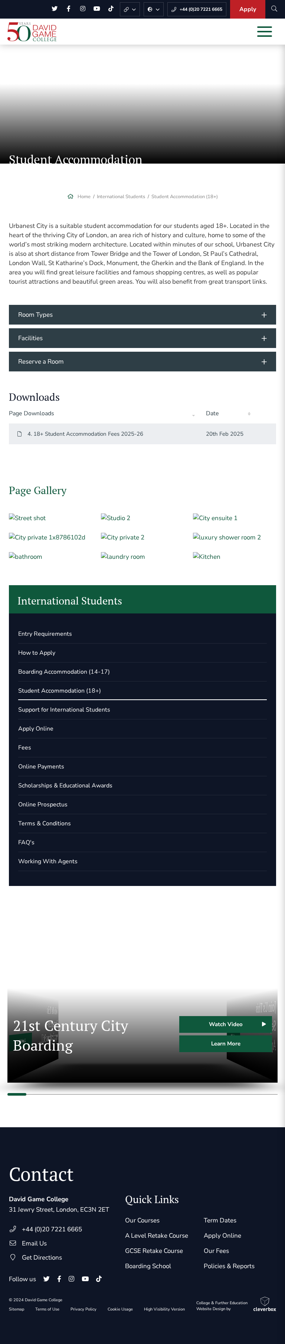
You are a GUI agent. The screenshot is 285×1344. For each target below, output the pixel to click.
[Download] (265, 434)
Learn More (225, 1043)
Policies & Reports (229, 1266)
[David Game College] (31, 31)
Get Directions (42, 1257)
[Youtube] (97, 9)
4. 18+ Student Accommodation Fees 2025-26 (85, 434)
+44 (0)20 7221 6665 (52, 1229)
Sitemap (16, 1309)
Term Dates (220, 1220)
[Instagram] (83, 9)
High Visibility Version (164, 1309)
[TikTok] (111, 9)
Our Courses (142, 1220)
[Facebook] (68, 9)
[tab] (142, 315)
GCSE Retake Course (154, 1251)
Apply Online (222, 1235)
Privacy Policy (83, 1309)
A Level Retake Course (156, 1235)
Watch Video (226, 1024)
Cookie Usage (120, 1309)
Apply (247, 9)
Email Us (34, 1243)
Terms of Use (47, 1309)
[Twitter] (54, 9)
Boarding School (148, 1266)
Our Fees (216, 1251)
